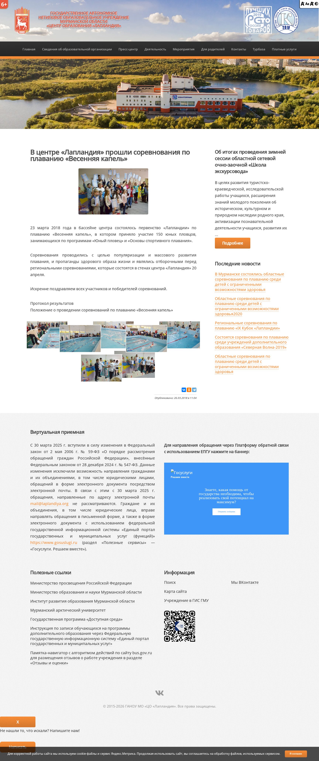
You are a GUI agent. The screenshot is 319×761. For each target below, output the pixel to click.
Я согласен (296, 753)
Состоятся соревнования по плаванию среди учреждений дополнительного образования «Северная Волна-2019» (252, 342)
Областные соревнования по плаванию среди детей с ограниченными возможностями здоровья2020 (247, 306)
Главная (29, 49)
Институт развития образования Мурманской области (82, 601)
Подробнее (232, 243)
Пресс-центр (128, 49)
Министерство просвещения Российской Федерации (81, 583)
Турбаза (259, 49)
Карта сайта (175, 591)
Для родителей (213, 49)
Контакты (238, 49)
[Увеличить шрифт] (312, 4)
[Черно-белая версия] (316, 4)
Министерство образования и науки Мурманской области (86, 592)
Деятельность (155, 49)
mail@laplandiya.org (49, 503)
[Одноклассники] (189, 390)
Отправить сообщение (226, 512)
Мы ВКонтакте (245, 582)
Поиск (170, 582)
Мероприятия (184, 49)
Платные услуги (284, 49)
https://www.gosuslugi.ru (53, 542)
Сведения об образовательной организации (77, 49)
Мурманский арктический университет (68, 610)
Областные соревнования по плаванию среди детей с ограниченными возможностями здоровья (247, 363)
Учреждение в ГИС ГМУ (186, 600)
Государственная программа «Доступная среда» (76, 619)
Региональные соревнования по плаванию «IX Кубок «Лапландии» (247, 325)
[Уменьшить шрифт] (302, 4)
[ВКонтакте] (184, 390)
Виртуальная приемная (57, 432)
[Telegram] (194, 390)
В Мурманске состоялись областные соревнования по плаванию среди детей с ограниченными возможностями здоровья (249, 281)
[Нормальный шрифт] (307, 4)
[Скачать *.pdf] (77, 303)
